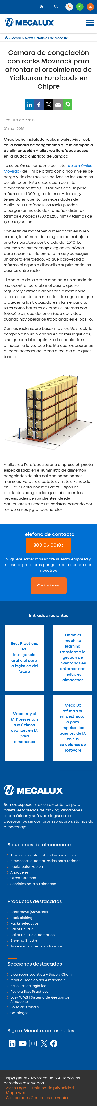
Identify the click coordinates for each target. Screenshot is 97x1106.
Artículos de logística (28, 986)
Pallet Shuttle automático (32, 935)
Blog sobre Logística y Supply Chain (41, 974)
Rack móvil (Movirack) (29, 912)
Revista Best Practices (29, 991)
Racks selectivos (24, 923)
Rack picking (21, 918)
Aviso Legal (16, 1088)
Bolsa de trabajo (24, 1007)
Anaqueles (19, 872)
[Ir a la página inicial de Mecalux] (7, 38)
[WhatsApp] (67, 104)
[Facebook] (39, 104)
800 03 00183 (48, 545)
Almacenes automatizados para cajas (43, 855)
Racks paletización (26, 867)
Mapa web (16, 1093)
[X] (48, 104)
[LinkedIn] (29, 104)
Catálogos (19, 1013)
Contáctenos (48, 585)
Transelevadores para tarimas (36, 946)
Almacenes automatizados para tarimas (45, 861)
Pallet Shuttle (21, 929)
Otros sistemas (23, 878)
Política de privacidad (53, 1088)
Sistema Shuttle (23, 940)
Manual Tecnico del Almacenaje (38, 980)
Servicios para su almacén (33, 884)
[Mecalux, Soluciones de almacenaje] (29, 27)
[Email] (58, 104)
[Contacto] (90, 7)
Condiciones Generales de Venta (37, 1098)
